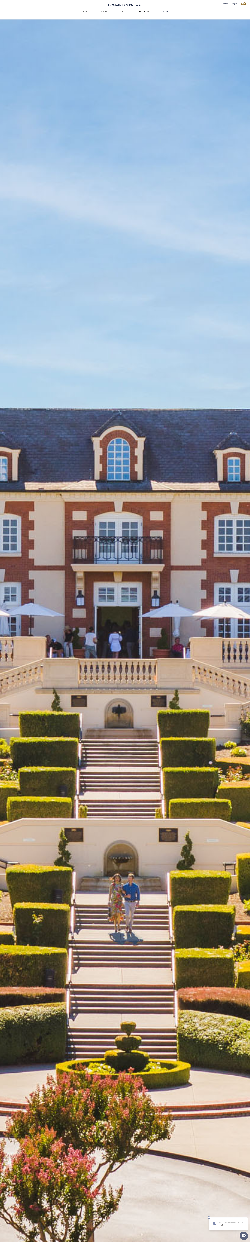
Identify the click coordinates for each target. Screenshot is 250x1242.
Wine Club (143, 11)
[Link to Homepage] (125, 5)
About (104, 11)
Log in (234, 3)
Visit (122, 11)
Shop (85, 11)
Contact (225, 3)
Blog (165, 11)
